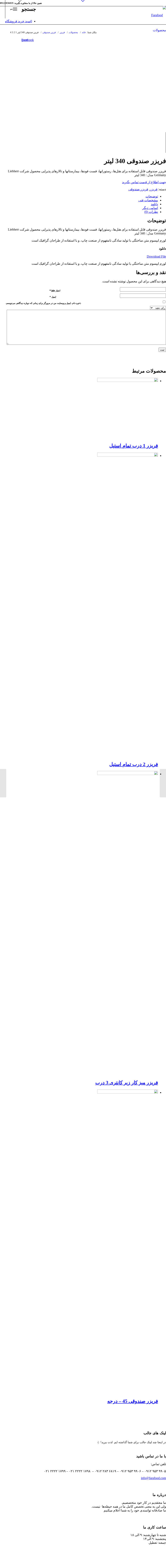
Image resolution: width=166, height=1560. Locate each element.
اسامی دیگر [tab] (150, 208)
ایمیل (53, 297)
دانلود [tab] (154, 204)
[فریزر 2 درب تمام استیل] (3, 783)
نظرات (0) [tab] (151, 212)
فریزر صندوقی (138, 189)
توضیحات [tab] (152, 196)
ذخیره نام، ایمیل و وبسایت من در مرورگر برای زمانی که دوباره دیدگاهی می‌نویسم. (43, 303)
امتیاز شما (55, 290)
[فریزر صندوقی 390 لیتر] (163, 783)
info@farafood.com (153, 1478)
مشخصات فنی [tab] (148, 200)
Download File (156, 256)
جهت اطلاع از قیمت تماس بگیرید (144, 182)
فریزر (153, 189)
